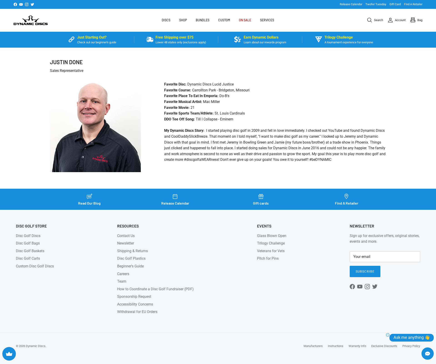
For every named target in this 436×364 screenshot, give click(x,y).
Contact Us (126, 236)
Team (121, 281)
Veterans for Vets (271, 251)
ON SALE (245, 20)
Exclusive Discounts (384, 346)
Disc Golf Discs (28, 236)
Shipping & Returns (132, 251)
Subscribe (365, 271)
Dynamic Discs (35, 346)
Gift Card (395, 4)
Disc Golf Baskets (30, 251)
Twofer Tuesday (375, 4)
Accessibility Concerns (135, 304)
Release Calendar (351, 4)
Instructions (335, 346)
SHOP (183, 20)
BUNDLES (202, 20)
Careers (123, 274)
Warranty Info (357, 346)
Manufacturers (313, 346)
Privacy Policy (411, 346)
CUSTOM (224, 20)
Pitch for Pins (268, 258)
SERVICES (267, 20)
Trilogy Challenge (271, 243)
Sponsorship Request (134, 296)
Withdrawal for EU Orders (137, 312)
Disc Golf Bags (28, 243)
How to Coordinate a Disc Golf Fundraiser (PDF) (155, 289)
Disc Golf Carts (28, 258)
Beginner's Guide (130, 266)
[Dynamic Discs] (31, 20)
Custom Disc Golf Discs (35, 266)
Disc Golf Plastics (131, 258)
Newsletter (125, 243)
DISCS (166, 20)
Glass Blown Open (271, 236)
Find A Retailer (413, 4)
